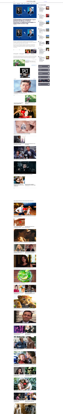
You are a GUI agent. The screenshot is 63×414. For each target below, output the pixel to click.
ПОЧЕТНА (14, 3)
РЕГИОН (22, 3)
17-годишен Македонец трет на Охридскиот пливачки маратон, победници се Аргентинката (42, 51)
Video (34, 3)
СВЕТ (25, 3)
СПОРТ (31, 3)
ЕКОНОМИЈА (28, 3)
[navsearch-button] (14, 1)
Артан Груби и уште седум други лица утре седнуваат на (42, 16)
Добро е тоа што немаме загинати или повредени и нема (42, 43)
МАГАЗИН (37, 3)
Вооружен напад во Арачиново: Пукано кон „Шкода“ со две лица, (42, 30)
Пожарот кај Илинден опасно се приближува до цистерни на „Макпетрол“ (42, 9)
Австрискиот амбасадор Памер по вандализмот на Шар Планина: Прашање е (42, 23)
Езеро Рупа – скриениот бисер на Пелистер (42, 37)
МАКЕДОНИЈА (18, 3)
